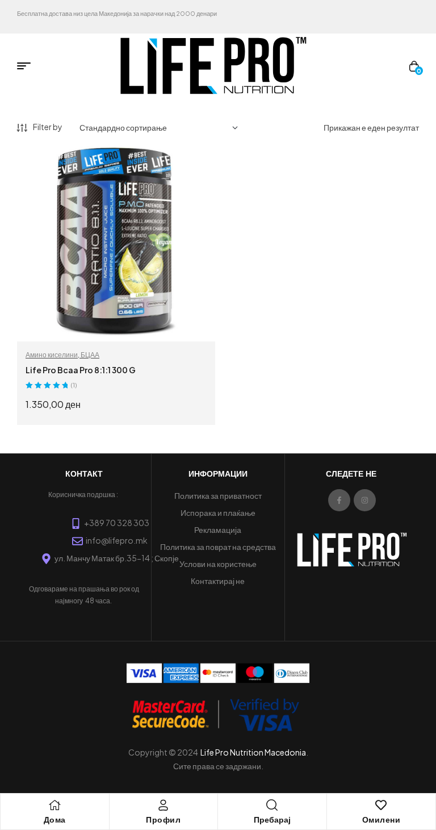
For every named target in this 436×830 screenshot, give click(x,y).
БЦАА (90, 355)
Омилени (381, 820)
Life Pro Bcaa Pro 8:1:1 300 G (81, 370)
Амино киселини (52, 355)
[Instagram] (365, 500)
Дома (55, 820)
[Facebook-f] (339, 500)
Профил (163, 820)
